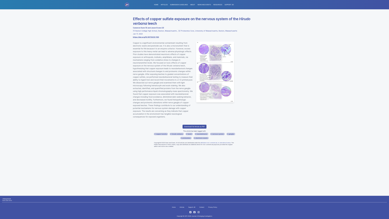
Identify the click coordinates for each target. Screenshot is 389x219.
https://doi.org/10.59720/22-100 (146, 37)
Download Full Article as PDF (194, 126)
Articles (164, 4)
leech (190, 134)
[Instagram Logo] (199, 212)
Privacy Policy (212, 207)
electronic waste (202, 138)
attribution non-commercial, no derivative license (215, 142)
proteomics (186, 138)
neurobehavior (202, 134)
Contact (201, 207)
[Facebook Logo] (194, 212)
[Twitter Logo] (190, 212)
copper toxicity (161, 134)
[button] (179, 5)
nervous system (218, 134)
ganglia (231, 134)
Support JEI (191, 207)
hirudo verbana (177, 134)
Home (156, 4)
